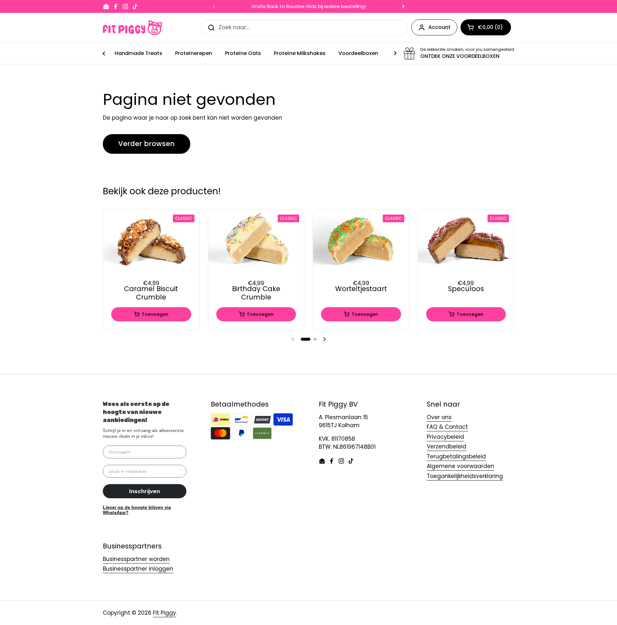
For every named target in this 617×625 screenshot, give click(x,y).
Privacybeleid (445, 437)
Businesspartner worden (136, 559)
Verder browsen (146, 143)
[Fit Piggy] (132, 27)
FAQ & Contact (447, 427)
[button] (305, 339)
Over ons (439, 417)
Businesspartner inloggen (138, 569)
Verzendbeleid (446, 446)
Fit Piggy (164, 613)
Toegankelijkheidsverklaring (465, 476)
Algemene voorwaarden (460, 466)
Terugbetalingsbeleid (456, 456)
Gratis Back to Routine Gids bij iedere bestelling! (308, 6)
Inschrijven (144, 491)
